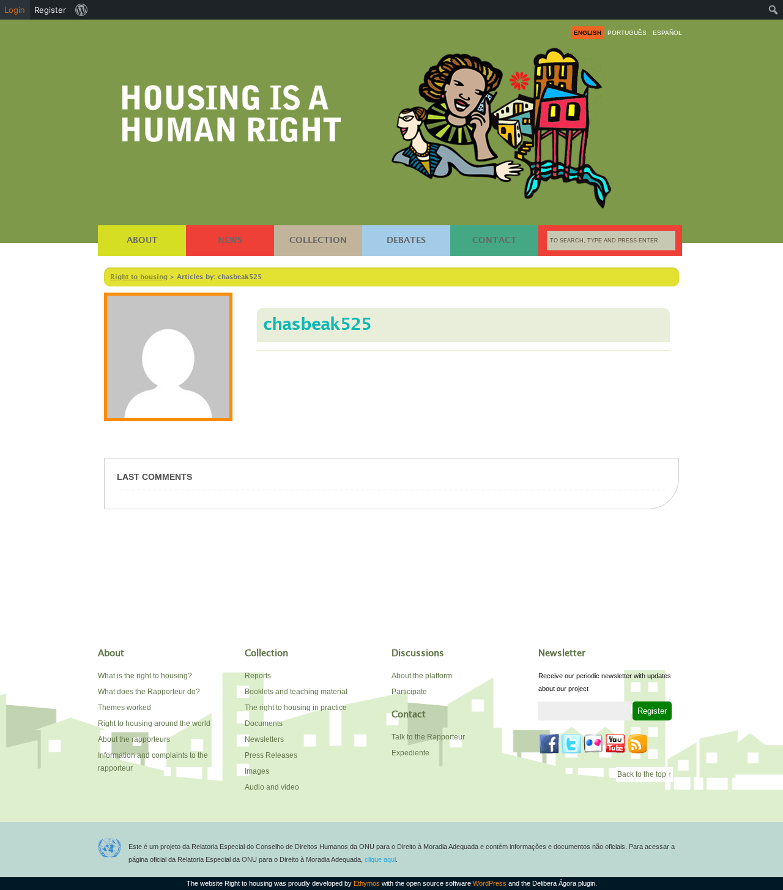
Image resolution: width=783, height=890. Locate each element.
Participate (409, 691)
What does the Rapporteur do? (149, 691)
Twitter (571, 744)
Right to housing (231, 111)
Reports (258, 675)
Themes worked (124, 707)
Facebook (549, 744)
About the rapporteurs (134, 739)
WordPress (490, 883)
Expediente (410, 753)
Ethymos (367, 883)
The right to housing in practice (296, 707)
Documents (264, 723)
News (230, 240)
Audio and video (272, 787)
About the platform (422, 675)
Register (50, 10)
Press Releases (271, 755)
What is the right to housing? (145, 675)
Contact (494, 240)
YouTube (615, 744)
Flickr (593, 744)
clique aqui (380, 859)
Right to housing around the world (154, 723)
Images (257, 771)
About (142, 240)
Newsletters (264, 739)
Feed (637, 744)
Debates (406, 240)
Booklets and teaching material (296, 691)
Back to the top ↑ (644, 774)
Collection (318, 240)
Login (14, 10)
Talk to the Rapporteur (428, 737)
